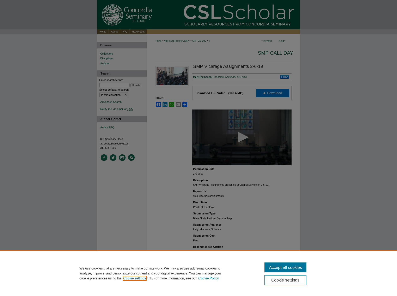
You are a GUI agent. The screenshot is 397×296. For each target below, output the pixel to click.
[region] (198, 273)
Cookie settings (134, 278)
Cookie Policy (208, 278)
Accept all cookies (285, 267)
